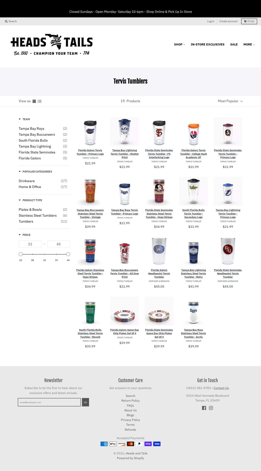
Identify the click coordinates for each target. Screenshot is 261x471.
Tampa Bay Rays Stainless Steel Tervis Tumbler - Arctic (193, 333)
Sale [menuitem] (234, 44)
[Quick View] (101, 130)
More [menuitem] (247, 44)
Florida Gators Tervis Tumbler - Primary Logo (90, 152)
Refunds (130, 429)
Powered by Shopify (130, 458)
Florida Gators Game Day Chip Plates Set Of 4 (124, 331)
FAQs (130, 405)
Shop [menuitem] (178, 44)
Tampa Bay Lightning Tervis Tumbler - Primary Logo (228, 213)
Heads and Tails (137, 453)
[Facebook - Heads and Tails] (204, 408)
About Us (130, 410)
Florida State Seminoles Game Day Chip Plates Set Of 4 (159, 333)
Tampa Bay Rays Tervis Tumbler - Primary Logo (124, 211)
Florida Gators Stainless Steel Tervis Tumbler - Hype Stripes (90, 273)
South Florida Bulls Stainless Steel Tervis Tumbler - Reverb (90, 333)
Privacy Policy (130, 420)
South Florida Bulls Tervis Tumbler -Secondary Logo (193, 213)
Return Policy (130, 400)
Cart (251, 21)
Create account (228, 21)
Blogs (130, 415)
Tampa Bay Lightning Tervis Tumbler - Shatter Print (125, 154)
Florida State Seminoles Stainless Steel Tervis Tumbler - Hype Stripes (159, 213)
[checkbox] (43, 128)
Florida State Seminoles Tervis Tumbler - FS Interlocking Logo (159, 154)
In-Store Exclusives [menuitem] (208, 44)
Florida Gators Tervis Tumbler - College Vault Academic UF (193, 154)
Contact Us (221, 388)
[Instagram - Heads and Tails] (211, 408)
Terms (130, 424)
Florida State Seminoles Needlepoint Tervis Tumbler (228, 273)
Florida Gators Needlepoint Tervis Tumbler (159, 273)
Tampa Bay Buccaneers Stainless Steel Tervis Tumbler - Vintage (90, 213)
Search (130, 396)
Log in (210, 21)
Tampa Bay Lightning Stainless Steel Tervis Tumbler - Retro (193, 273)
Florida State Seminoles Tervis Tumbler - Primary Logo (228, 154)
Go (85, 402)
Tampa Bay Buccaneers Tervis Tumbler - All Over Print (124, 273)
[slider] (21, 254)
